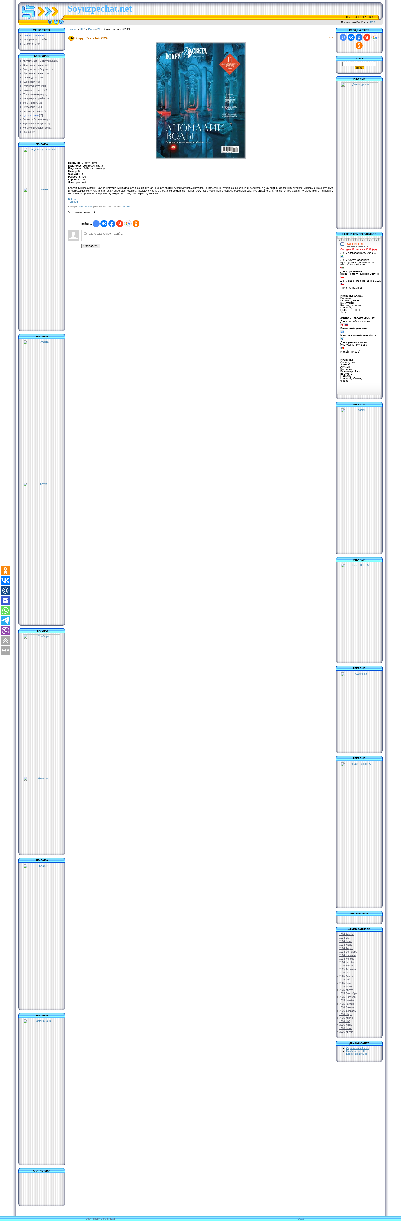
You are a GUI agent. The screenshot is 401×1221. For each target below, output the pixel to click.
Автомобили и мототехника (39, 60)
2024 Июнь (345, 941)
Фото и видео (30, 102)
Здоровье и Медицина (36, 123)
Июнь (91, 29)
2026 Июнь (345, 1024)
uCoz (301, 1218)
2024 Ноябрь (346, 958)
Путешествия (31, 115)
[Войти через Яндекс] (119, 223)
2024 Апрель (346, 934)
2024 (82, 29)
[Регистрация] (56, 24)
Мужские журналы (33, 73)
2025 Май (344, 979)
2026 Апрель (346, 1017)
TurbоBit (73, 201)
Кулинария (29, 81)
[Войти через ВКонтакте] (103, 223)
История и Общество (35, 127)
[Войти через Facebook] (111, 223)
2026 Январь (346, 1007)
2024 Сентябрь (348, 951)
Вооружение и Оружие (36, 69)
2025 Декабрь (347, 1003)
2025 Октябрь (347, 997)
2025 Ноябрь (346, 1000)
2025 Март (345, 972)
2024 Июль (345, 944)
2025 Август (346, 990)
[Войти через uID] (96, 223)
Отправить (90, 246)
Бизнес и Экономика (35, 119)
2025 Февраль (347, 969)
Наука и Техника (32, 90)
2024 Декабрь (347, 962)
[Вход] (61, 24)
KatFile (72, 199)
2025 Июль (345, 986)
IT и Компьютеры (33, 94)
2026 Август (346, 1031)
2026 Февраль (347, 1010)
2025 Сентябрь (348, 993)
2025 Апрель (346, 976)
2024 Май (344, 937)
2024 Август (346, 948)
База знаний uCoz (356, 1053)
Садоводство (30, 77)
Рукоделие (29, 106)
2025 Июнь (345, 983)
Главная (72, 29)
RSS (372, 22)
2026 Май (344, 1021)
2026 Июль (345, 1028)
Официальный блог (357, 1048)
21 (98, 29)
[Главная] (50, 24)
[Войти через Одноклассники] (136, 223)
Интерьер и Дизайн (34, 98)
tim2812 (126, 207)
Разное (27, 132)
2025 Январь (346, 965)
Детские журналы (33, 111)
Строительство (31, 86)
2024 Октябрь (347, 955)
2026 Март (345, 1014)
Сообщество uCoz (357, 1051)
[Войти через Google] (128, 223)
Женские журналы (33, 65)
